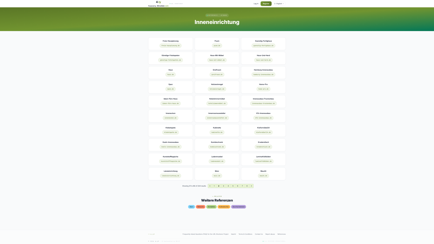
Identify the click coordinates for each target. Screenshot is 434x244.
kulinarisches (224, 207)
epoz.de (170, 89)
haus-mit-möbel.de (217, 60)
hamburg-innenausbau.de (263, 74)
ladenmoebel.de (217, 161)
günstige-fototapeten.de (170, 60)
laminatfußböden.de (263, 161)
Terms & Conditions (245, 234)
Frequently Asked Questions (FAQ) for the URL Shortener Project (205, 234)
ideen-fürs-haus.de (170, 103)
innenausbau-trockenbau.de (263, 103)
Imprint (233, 234)
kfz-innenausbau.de (263, 118)
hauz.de (170, 74)
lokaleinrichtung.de (170, 176)
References (282, 234)
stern (191, 207)
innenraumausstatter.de (217, 118)
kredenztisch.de (263, 147)
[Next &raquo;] (251, 186)
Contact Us (259, 234)
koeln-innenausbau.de (171, 147)
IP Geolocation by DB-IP (171, 241)
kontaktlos (211, 207)
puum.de (217, 46)
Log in (256, 4)
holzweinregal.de (217, 89)
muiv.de (217, 176)
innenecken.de (170, 118)
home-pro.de (263, 89)
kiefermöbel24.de (263, 132)
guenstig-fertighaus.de (263, 46)
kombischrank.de (217, 147)
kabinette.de (217, 132)
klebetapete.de (170, 132)
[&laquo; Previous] (210, 186)
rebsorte (200, 207)
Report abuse (270, 234)
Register (266, 4)
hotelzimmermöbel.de (217, 103)
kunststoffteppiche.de (170, 161)
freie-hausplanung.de (171, 46)
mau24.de (263, 176)
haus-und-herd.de (263, 60)
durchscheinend (238, 207)
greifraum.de (217, 74)
